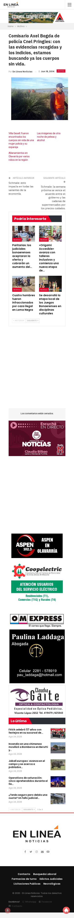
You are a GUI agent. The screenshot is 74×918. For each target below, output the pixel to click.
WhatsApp (30, 901)
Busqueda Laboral (44, 874)
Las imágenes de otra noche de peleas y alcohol (48, 137)
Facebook (47, 901)
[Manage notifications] (7, 910)
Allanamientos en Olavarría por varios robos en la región (19, 156)
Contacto (24, 874)
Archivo (61, 71)
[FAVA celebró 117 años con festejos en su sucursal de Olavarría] (58, 733)
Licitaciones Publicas (27, 883)
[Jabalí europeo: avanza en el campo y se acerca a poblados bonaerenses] (58, 764)
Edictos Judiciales (51, 879)
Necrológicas (51, 883)
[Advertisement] (37, 369)
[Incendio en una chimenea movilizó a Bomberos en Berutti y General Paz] (58, 747)
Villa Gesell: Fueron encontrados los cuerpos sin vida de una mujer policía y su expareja (21, 140)
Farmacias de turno (24, 879)
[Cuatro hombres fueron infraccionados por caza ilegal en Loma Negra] (23, 284)
